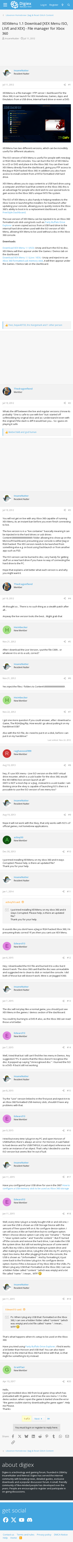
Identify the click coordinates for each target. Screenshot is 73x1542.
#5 (69, 641)
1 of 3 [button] (27, 1418)
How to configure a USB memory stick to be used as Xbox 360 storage (36, 1187)
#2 (69, 403)
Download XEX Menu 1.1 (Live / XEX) (22, 257)
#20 (69, 1381)
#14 (69, 1047)
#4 (69, 598)
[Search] (69, 5)
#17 (69, 1176)
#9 (69, 814)
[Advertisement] (36, 53)
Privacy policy (44, 1534)
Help (5, 1537)
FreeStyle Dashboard (14, 212)
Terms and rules (25, 1534)
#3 (69, 510)
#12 (69, 957)
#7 (69, 711)
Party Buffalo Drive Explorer (40, 1346)
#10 (69, 851)
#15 (69, 1090)
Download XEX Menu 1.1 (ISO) (18, 247)
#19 (69, 1298)
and (22, 432)
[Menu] (5, 5)
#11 (69, 891)
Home (13, 1537)
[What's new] (63, 5)
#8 (69, 765)
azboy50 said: (12, 902)
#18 (69, 1213)
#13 (69, 1000)
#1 (69, 84)
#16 (69, 1130)
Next (37, 1418)
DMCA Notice (61, 1534)
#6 (69, 678)
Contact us (8, 1534)
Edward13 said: (13, 1309)
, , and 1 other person (35, 325)
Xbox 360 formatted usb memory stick (23, 260)
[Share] (64, 85)
